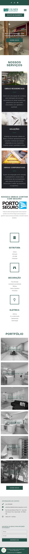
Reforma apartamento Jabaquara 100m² (14, 422)
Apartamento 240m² (14, 349)
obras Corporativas (14, 167)
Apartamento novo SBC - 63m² (14, 373)
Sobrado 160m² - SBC (14, 472)
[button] (14, 15)
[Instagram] (14, 2)
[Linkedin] (17, 2)
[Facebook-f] (11, 2)
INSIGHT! (19, 552)
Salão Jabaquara (14, 447)
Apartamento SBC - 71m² (14, 398)
